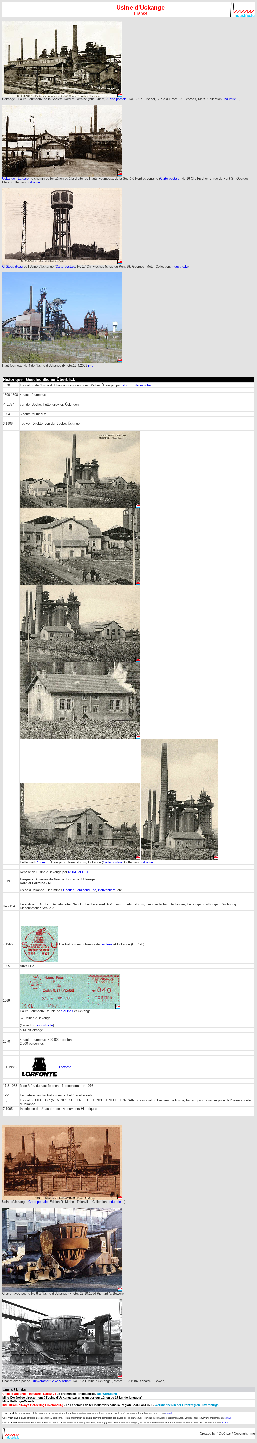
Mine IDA (8, 1397)
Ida (94, 890)
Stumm (42, 862)
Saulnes (106, 944)
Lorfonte (65, 1067)
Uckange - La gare (15, 178)
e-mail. (168, 1413)
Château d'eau (12, 266)
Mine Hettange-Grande (18, 1401)
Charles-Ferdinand (76, 890)
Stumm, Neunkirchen (137, 385)
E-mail (225, 1422)
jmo (90, 365)
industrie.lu (231, 99)
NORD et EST (78, 872)
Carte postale (117, 99)
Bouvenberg (106, 890)
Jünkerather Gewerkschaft (51, 1381)
